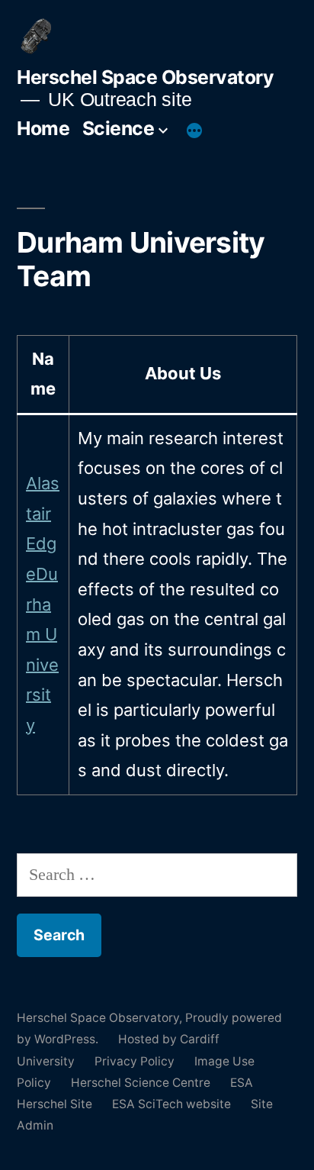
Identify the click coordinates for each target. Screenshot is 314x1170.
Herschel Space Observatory (145, 77)
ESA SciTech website (171, 1104)
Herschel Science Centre (140, 1082)
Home (43, 128)
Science (118, 128)
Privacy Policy (135, 1061)
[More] (194, 131)
